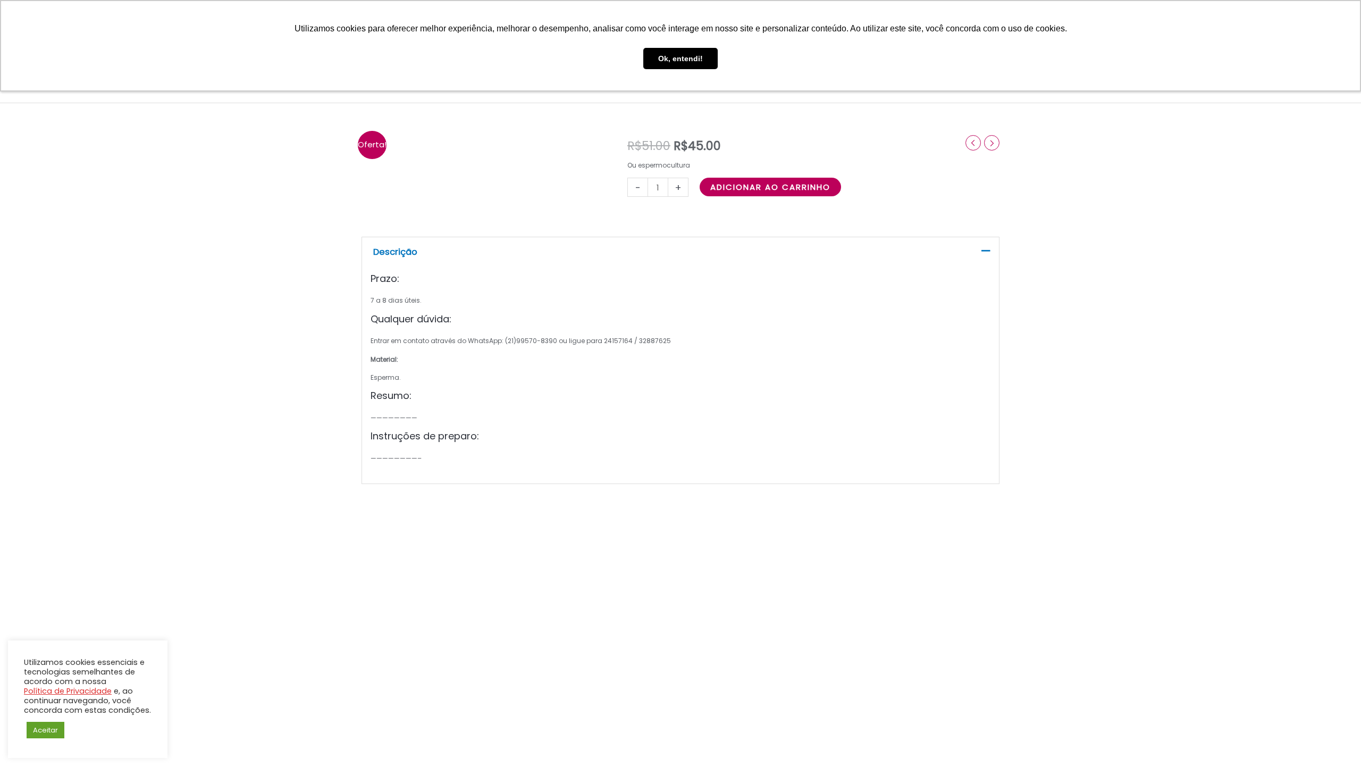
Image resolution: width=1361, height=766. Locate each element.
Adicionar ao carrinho (770, 187)
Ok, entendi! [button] (680, 58)
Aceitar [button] (45, 730)
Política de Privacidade (68, 691)
